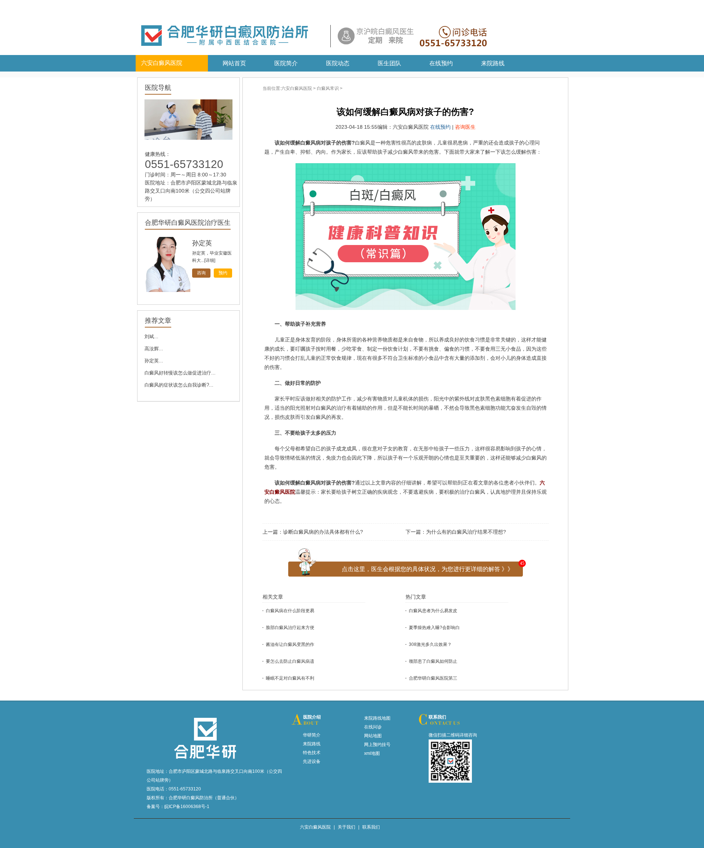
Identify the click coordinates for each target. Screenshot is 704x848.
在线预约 (441, 63)
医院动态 (337, 63)
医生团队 (389, 63)
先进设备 (311, 761)
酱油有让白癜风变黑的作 (290, 644)
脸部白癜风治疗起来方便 (290, 627)
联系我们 (437, 717)
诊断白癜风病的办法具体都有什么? (323, 532)
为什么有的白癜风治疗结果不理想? (466, 532)
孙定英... (153, 360)
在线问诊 (373, 727)
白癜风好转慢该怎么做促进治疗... (180, 373)
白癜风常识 (328, 88)
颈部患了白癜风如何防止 (433, 661)
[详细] (209, 260)
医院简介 (286, 63)
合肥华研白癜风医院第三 (433, 678)
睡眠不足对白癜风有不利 (290, 678)
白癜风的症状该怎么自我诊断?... (178, 385)
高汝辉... (153, 348)
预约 (223, 272)
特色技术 (311, 752)
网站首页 (234, 63)
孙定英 (202, 243)
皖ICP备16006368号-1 (186, 806)
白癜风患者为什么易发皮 (433, 610)
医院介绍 (312, 717)
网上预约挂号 (377, 744)
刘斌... (151, 336)
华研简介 (311, 735)
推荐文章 (158, 320)
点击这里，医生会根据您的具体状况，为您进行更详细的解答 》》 (427, 569)
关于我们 (346, 827)
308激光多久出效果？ (430, 644)
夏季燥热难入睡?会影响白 (434, 627)
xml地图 (372, 753)
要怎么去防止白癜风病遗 (290, 661)
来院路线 (493, 63)
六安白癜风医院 (296, 88)
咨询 (201, 272)
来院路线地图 (377, 718)
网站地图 (373, 735)
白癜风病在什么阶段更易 (290, 610)
